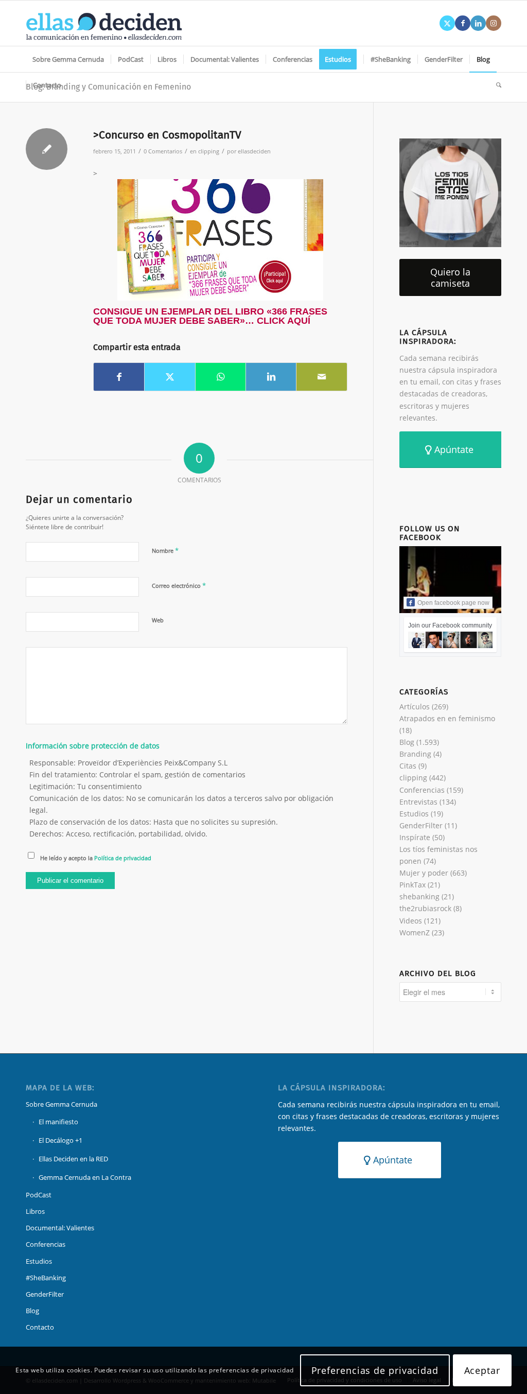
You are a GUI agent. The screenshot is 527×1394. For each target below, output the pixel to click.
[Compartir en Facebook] (119, 377)
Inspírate (414, 837)
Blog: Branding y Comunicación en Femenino (108, 87)
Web (158, 620)
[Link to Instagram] (493, 23)
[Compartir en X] (170, 377)
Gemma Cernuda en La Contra (85, 1177)
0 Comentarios (163, 151)
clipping (208, 151)
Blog (406, 742)
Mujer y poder (423, 873)
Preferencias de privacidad (374, 1370)
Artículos (414, 706)
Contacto (40, 1327)
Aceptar (482, 1370)
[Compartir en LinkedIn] (271, 377)
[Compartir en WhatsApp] (220, 377)
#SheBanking (46, 1277)
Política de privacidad (122, 858)
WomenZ (414, 932)
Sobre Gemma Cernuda (61, 1104)
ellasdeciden (254, 151)
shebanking (419, 896)
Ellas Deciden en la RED (73, 1158)
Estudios (414, 813)
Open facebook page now (453, 602)
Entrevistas (418, 802)
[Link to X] (447, 23)
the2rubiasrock (425, 908)
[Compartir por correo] (321, 377)
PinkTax (412, 885)
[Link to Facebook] (462, 23)
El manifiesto (58, 1121)
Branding (415, 754)
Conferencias (422, 790)
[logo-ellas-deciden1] (104, 23)
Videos (410, 921)
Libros (35, 1211)
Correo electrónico (179, 585)
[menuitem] (68, 59)
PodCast (38, 1194)
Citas (407, 766)
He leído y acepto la (95, 858)
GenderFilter (421, 825)
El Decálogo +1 (60, 1140)
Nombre (165, 550)
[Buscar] (495, 85)
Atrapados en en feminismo (447, 718)
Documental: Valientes (60, 1227)
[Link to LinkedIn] (478, 23)
